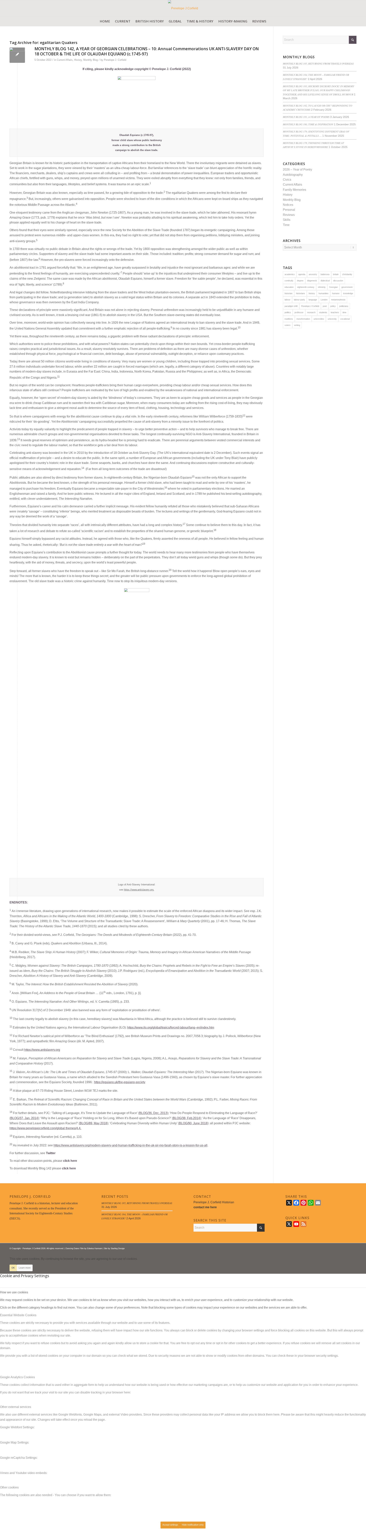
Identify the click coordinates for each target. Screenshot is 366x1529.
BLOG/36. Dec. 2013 (153, 1113)
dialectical (325, 280)
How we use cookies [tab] (14, 1292)
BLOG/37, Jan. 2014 (24, 1118)
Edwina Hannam (94, 1248)
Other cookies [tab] (9, 1487)
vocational (345, 319)
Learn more (25, 1267)
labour (287, 299)
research (311, 312)
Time (286, 225)
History (78, 59)
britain (336, 274)
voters (288, 325)
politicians (343, 306)
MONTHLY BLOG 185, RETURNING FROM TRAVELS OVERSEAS (318, 63)
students (323, 312)
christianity (347, 274)
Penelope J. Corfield (115, 59)
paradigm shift (291, 306)
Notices (288, 204)
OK (13, 1267)
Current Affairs (65, 59)
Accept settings (170, 1524)
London (324, 299)
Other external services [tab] (15, 1406)
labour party (299, 299)
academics (290, 274)
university (332, 319)
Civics (287, 179)
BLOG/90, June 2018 (193, 1123)
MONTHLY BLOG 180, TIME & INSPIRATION (308, 124)
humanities (323, 293)
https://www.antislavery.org (42, 1049)
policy (333, 306)
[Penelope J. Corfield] (183, 8)
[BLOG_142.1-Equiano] (17, 55)
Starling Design (118, 1248)
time (344, 312)
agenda (301, 274)
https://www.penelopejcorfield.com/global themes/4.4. (45, 1128)
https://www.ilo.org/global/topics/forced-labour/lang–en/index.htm (170, 1027)
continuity (289, 280)
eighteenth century (305, 287)
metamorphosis (338, 299)
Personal (289, 209)
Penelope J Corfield (310, 306)
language (313, 299)
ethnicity (322, 287)
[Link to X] (342, 1248)
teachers (335, 312)
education (289, 287)
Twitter (50, 1153)
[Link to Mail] (353, 1248)
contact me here (205, 1207)
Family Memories (294, 189)
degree (300, 280)
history (312, 293)
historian (288, 293)
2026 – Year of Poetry (297, 169)
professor (299, 312)
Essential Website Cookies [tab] (18, 1315)
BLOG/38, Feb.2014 (186, 1118)
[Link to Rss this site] (348, 1248)
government (346, 287)
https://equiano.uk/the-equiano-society (119, 1082)
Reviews (289, 214)
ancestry (313, 274)
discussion (338, 280)
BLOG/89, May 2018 (93, 1123)
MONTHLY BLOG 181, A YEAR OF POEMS (306, 117)
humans (336, 293)
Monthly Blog (90, 59)
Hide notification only (193, 1524)
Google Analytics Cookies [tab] (17, 1377)
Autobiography (293, 174)
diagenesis (312, 280)
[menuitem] (104, 21)
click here (70, 1160)
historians (300, 293)
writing (297, 325)
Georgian (333, 287)
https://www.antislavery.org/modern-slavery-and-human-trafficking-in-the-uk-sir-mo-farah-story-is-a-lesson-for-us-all (130, 1145)
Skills (286, 219)
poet (325, 306)
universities (319, 319)
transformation (303, 319)
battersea (325, 274)
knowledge (348, 293)
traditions (289, 319)
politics (288, 312)
